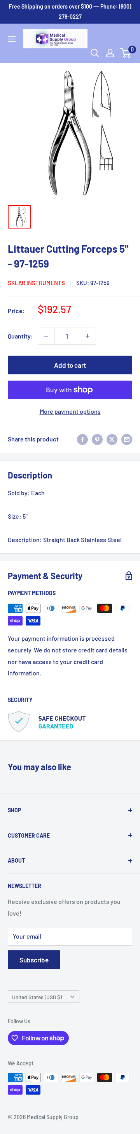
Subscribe (34, 960)
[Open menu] (12, 39)
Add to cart (70, 365)
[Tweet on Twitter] (112, 439)
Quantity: (20, 336)
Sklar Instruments (36, 282)
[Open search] (95, 53)
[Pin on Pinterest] (97, 439)
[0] (126, 53)
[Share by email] (126, 439)
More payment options (70, 411)
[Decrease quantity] (46, 336)
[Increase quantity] (87, 336)
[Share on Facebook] (82, 439)
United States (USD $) (37, 997)
